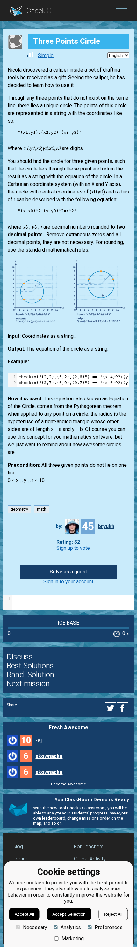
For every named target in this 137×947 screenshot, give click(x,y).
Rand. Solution (30, 674)
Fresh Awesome (68, 727)
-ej (38, 741)
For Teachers (89, 847)
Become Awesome (68, 784)
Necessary (35, 927)
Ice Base (68, 623)
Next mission (28, 683)
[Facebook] (123, 708)
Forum (20, 859)
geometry (19, 509)
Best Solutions (30, 665)
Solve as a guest (68, 572)
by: (59, 526)
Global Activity (90, 859)
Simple (46, 55)
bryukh (106, 526)
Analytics (71, 927)
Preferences (108, 927)
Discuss (20, 656)
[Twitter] (111, 708)
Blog (18, 847)
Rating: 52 (68, 542)
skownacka (48, 756)
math (41, 509)
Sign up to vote (73, 548)
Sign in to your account (68, 582)
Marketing (72, 939)
